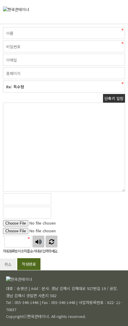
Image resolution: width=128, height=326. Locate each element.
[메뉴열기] (126, 12)
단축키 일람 (114, 98)
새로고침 (51, 241)
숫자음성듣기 (38, 241)
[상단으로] (114, 312)
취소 (8, 264)
